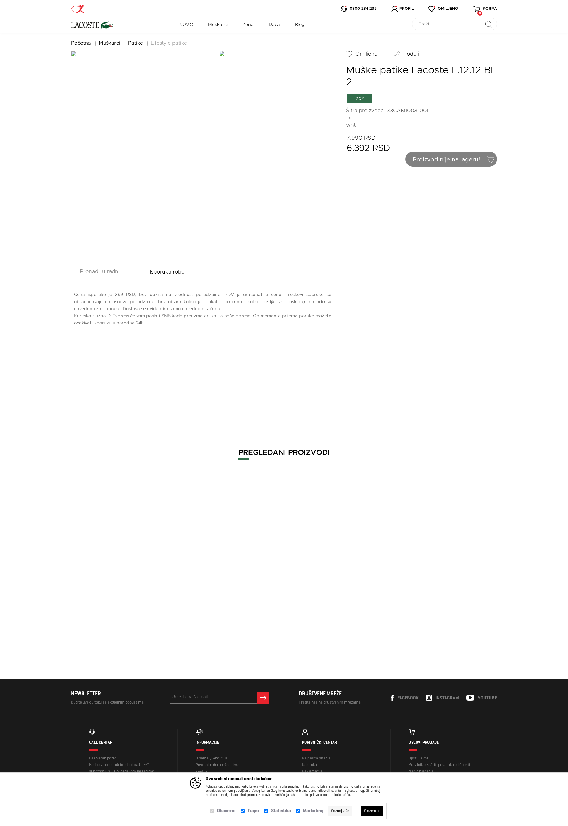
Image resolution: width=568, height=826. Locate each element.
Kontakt (202, 771)
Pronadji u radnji (100, 271)
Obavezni (226, 810)
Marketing (313, 810)
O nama (202, 758)
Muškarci (218, 24)
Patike (135, 43)
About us (220, 758)
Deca (274, 24)
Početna (81, 43)
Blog (300, 24)
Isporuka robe (167, 272)
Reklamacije (312, 771)
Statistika (281, 810)
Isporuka (309, 764)
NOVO (186, 24)
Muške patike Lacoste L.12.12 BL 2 (123, 604)
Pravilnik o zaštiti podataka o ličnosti (439, 764)
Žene (248, 24)
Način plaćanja (421, 771)
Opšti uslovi (418, 758)
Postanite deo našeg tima (217, 764)
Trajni (253, 810)
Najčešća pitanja (316, 758)
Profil (406, 9)
